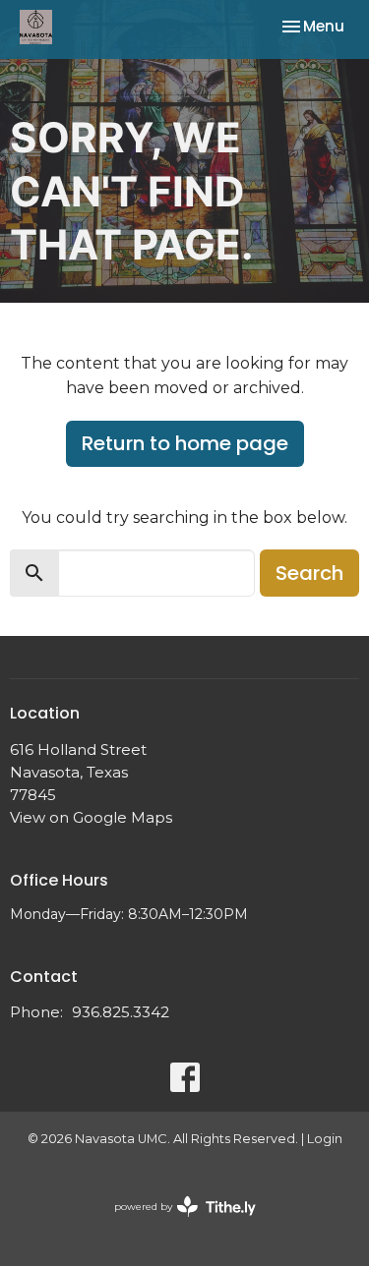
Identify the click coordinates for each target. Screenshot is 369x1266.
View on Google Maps (91, 817)
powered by (175, 1223)
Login (324, 1138)
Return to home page (185, 443)
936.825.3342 (120, 1012)
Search (309, 573)
